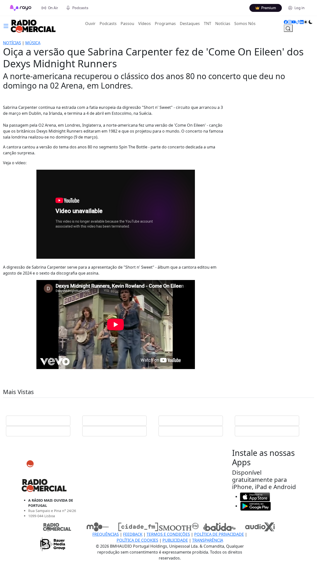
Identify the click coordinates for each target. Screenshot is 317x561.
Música (32, 43)
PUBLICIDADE (175, 540)
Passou (127, 23)
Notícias (222, 23)
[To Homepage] (20, 8)
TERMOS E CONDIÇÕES (168, 534)
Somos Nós (245, 23)
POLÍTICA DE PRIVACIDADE (219, 534)
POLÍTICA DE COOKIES (137, 540)
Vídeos (144, 23)
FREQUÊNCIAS (105, 534)
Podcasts (108, 23)
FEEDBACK (132, 534)
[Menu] (5, 25)
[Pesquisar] (288, 28)
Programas (165, 23)
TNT (207, 23)
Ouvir (91, 23)
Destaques (190, 23)
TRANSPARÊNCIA (207, 540)
